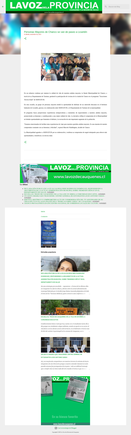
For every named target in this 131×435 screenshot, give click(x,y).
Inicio (43, 211)
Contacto (44, 216)
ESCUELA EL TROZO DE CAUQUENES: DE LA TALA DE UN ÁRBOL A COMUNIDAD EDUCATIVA (60, 194)
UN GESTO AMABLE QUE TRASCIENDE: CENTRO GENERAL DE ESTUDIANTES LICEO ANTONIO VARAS (64, 196)
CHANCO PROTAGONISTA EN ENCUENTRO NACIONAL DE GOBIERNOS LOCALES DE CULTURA (61, 203)
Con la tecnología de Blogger (66, 428)
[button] (25, 38)
